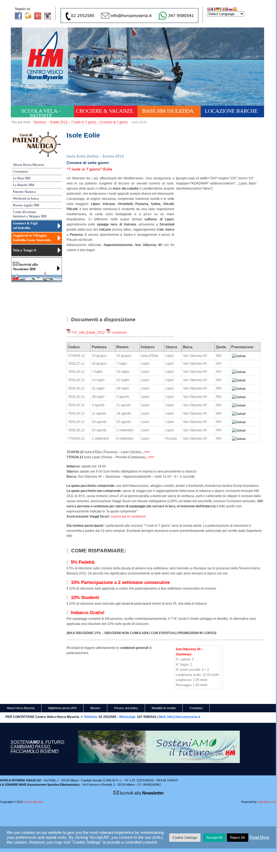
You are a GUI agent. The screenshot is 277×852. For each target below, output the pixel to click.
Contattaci (20, 171)
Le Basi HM (21, 178)
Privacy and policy (126, 708)
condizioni (119, 332)
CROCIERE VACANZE (104, 111)
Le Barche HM (23, 185)
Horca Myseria (33, 801)
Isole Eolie (83, 135)
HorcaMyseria (48, 64)
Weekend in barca (26, 198)
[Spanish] (235, 9)
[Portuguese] (226, 9)
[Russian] (230, 9)
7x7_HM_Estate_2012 (88, 332)
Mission (95, 708)
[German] (218, 9)
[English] (209, 9)
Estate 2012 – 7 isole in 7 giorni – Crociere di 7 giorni (89, 122)
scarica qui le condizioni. (128, 516)
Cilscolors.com (267, 801)
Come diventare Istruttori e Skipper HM (30, 214)
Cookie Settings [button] (184, 838)
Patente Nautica (24, 192)
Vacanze (39, 122)
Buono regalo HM (26, 205)
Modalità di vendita (164, 708)
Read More (259, 837)
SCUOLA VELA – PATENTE (41, 112)
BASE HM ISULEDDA (167, 111)
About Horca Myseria (28, 165)
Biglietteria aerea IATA (62, 708)
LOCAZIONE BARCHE (231, 111)
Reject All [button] (237, 838)
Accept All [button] (214, 838)
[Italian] (222, 9)
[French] (213, 9)
